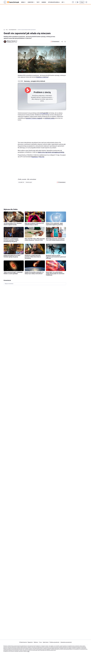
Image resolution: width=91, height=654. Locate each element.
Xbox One (41, 156)
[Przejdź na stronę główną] (5, 3)
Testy (38, 2)
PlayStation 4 (34, 156)
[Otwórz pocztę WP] (73, 2)
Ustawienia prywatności (66, 642)
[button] (76, 2)
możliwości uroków (49, 118)
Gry (62, 2)
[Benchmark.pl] (14, 2)
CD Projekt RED (44, 113)
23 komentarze (55, 41)
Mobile (23, 2)
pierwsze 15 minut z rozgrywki (34, 118)
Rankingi (44, 2)
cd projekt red (21, 182)
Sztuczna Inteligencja (53, 2)
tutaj (28, 651)
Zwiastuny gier (29, 182)
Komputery (30, 2)
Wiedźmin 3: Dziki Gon (42, 77)
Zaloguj (81, 2)
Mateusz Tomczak (11, 41)
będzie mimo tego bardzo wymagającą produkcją (51, 152)
